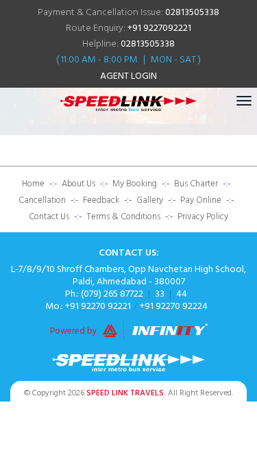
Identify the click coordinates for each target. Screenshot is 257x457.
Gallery (149, 200)
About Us (78, 183)
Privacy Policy (203, 216)
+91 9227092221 (159, 28)
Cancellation (42, 200)
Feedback (101, 200)
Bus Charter (196, 183)
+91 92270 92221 (98, 306)
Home (33, 183)
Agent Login (128, 76)
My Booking (134, 183)
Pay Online (200, 200)
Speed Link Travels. (126, 392)
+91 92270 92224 (174, 306)
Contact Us (49, 216)
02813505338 (192, 12)
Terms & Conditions (123, 216)
